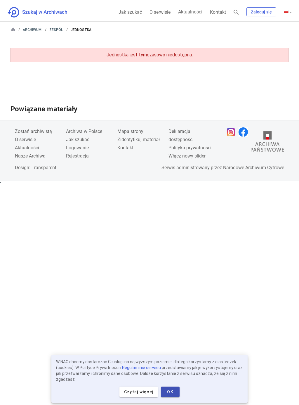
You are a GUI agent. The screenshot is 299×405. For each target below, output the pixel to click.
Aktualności (190, 12)
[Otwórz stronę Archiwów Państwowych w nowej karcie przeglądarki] (267, 142)
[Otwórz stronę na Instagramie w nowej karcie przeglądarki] (232, 132)
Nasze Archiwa (30, 156)
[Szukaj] (236, 12)
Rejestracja (77, 156)
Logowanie (77, 147)
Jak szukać (130, 12)
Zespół (56, 30)
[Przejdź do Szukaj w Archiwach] (43, 12)
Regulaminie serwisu (141, 367)
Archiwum (32, 30)
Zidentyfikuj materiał (138, 139)
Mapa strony (130, 131)
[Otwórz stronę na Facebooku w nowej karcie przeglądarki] (245, 132)
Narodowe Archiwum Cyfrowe (253, 167)
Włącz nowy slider (187, 156)
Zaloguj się (261, 12)
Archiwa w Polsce (84, 131)
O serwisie (160, 12)
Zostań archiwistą (33, 131)
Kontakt (218, 12)
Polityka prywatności (189, 147)
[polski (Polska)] (288, 12)
